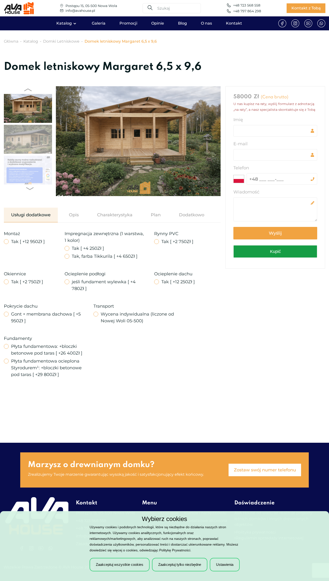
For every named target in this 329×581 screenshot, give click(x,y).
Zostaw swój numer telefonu (265, 470)
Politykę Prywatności (174, 550)
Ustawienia (224, 564)
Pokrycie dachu (21, 306)
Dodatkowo (191, 215)
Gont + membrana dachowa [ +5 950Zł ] (46, 317)
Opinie (157, 23)
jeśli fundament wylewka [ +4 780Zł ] (104, 285)
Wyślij (275, 233)
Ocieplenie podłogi (85, 274)
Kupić (275, 251)
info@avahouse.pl (80, 10)
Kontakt (234, 23)
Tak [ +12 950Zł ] (28, 241)
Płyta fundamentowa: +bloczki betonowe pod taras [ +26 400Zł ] (46, 350)
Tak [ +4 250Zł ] (88, 248)
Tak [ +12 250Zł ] (178, 281)
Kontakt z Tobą (306, 8)
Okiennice (15, 274)
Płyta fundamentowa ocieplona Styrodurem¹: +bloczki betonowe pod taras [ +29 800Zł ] (46, 367)
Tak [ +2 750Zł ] (177, 241)
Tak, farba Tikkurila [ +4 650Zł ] (105, 256)
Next (29, 188)
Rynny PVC (166, 233)
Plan (156, 215)
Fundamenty (18, 338)
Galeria (98, 23)
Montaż (12, 233)
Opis (74, 215)
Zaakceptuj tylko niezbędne (179, 564)
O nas (206, 23)
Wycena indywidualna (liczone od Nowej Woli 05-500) (137, 317)
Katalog (64, 23)
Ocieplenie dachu (173, 274)
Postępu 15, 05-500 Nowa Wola (91, 6)
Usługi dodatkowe (31, 215)
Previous (27, 89)
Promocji (128, 23)
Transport (103, 306)
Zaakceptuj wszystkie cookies (119, 564)
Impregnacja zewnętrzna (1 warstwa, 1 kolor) (104, 237)
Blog (182, 23)
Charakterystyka (114, 215)
